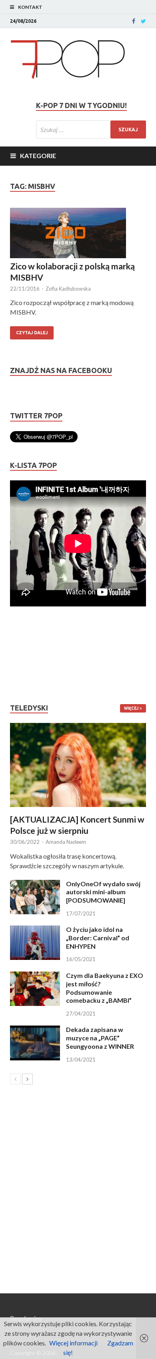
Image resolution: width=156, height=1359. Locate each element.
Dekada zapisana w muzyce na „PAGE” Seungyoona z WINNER (100, 1038)
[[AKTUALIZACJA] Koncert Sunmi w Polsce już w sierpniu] (78, 765)
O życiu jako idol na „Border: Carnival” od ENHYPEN (97, 937)
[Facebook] (133, 21)
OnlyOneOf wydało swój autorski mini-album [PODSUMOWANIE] (103, 892)
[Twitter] (143, 21)
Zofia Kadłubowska (68, 288)
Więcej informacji (73, 1343)
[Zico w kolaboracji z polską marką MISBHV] (78, 234)
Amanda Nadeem (66, 842)
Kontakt (30, 7)
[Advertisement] (34, 655)
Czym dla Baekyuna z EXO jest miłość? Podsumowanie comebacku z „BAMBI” (104, 988)
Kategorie (38, 155)
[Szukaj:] (91, 129)
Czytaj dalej (32, 332)
